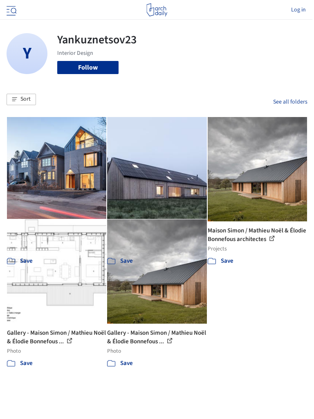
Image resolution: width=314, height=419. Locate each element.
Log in (298, 10)
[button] (21, 99)
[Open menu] (10, 10)
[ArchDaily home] (156, 9)
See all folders (290, 102)
